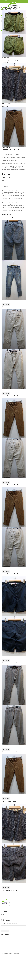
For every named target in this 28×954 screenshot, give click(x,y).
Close (2, 11)
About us (3, 914)
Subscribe (5, 931)
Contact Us (3, 919)
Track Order (14, 5)
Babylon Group (4, 916)
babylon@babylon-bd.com (10, 910)
